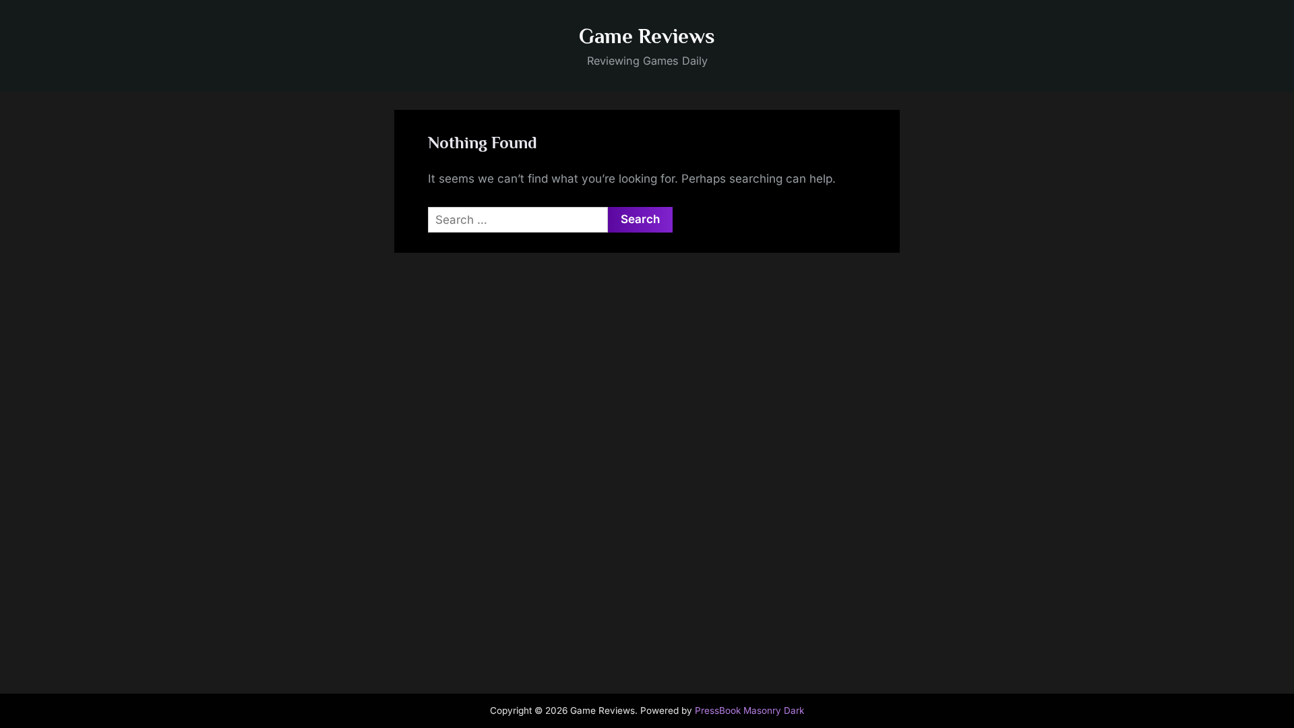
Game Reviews (647, 36)
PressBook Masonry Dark (749, 710)
